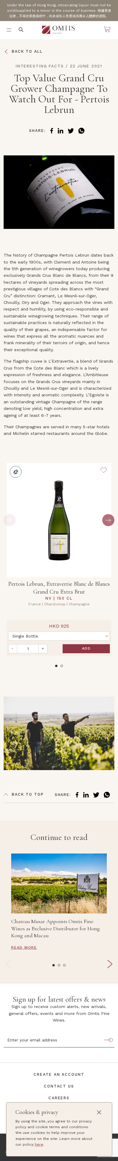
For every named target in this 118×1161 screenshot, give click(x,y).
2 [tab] (62, 666)
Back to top (28, 794)
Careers (59, 1098)
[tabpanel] (59, 559)
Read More (24, 947)
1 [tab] (56, 666)
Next (108, 520)
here (39, 1144)
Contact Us (59, 1086)
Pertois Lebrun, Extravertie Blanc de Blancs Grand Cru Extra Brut (59, 587)
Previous (10, 520)
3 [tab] (64, 965)
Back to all (27, 51)
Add (86, 648)
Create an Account (59, 1074)
